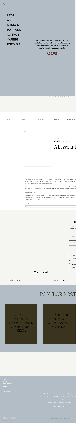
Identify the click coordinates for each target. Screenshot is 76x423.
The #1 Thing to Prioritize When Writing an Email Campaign (59, 321)
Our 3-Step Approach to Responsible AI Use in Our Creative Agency (21, 322)
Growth (56, 139)
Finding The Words (15, 280)
